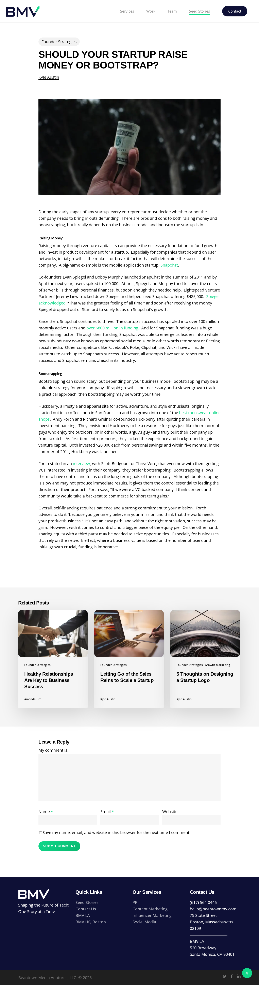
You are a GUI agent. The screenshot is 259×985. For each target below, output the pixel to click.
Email (107, 811)
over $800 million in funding (112, 328)
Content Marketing (150, 909)
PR (135, 902)
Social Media (144, 922)
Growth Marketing (217, 665)
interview (81, 463)
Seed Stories (87, 902)
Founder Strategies (59, 41)
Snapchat (169, 265)
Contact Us (85, 909)
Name (45, 811)
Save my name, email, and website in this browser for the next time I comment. (116, 832)
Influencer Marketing (152, 915)
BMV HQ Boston (90, 922)
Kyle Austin (48, 77)
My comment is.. (53, 750)
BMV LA (82, 915)
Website (169, 811)
